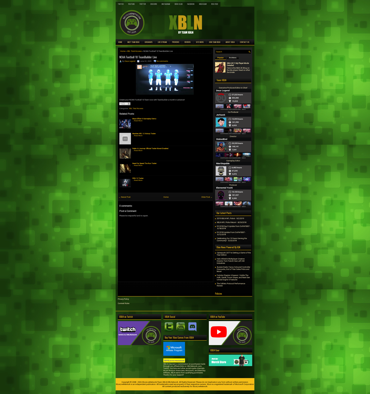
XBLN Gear (203, 4)
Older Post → (206, 197)
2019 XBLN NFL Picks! (226, 218)
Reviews (188, 42)
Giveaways (148, 42)
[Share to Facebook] (128, 103)
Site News (200, 42)
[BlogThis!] (123, 103)
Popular (220, 58)
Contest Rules (123, 303)
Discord (153, 4)
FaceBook (190, 4)
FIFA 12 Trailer (138, 178)
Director (233, 136)
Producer (233, 185)
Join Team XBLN (214, 42)
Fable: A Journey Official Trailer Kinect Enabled (150, 148)
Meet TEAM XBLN (133, 42)
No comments (162, 61)
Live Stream (162, 42)
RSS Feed (214, 4)
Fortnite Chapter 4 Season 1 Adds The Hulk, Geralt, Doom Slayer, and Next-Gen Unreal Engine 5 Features (233, 277)
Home (120, 42)
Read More (138, 121)
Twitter (142, 4)
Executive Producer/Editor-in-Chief (233, 88)
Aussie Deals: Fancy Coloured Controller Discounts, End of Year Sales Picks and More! (233, 269)
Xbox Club (179, 4)
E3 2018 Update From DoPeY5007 (231, 232)
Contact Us (244, 42)
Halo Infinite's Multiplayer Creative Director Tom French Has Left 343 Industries (231, 261)
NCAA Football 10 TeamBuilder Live (138, 57)
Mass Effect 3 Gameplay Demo (144, 119)
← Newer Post (125, 197)
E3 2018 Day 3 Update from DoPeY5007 (233, 226)
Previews (175, 42)
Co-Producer (233, 112)
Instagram (166, 4)
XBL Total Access (134, 51)
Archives (232, 58)
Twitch (121, 4)
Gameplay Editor (233, 161)
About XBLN (230, 42)
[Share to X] (126, 103)
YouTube (131, 4)
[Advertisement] (151, 288)
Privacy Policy (123, 299)
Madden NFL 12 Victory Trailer (144, 134)
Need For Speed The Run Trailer (144, 163)
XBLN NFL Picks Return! (226, 222)
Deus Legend (130, 61)
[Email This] (120, 103)
